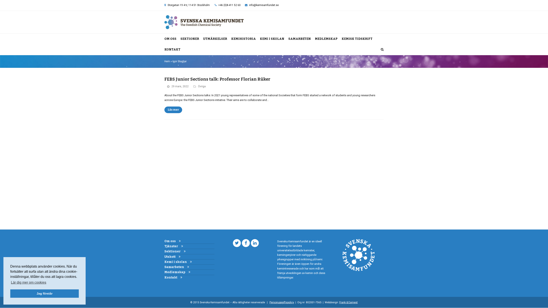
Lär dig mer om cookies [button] (28, 282)
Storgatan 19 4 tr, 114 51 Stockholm (189, 5)
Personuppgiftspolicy (282, 302)
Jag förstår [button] (44, 293)
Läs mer (173, 109)
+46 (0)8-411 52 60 (229, 5)
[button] (382, 49)
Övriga (202, 86)
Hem (167, 61)
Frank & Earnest (348, 302)
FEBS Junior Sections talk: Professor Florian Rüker (217, 79)
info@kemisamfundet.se (264, 5)
